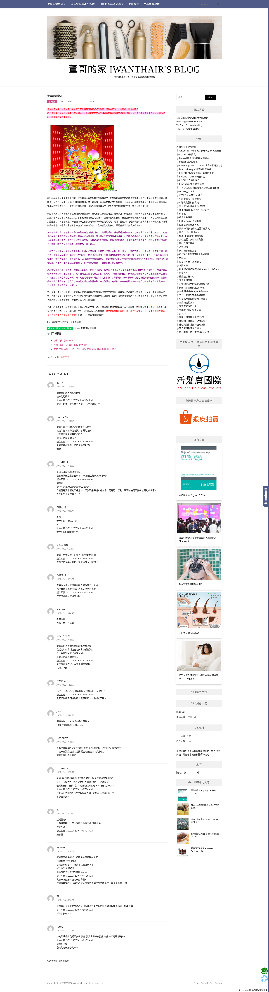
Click (266, 496)
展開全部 (180, 146)
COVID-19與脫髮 (187, 154)
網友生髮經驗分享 (188, 306)
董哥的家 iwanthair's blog (134, 69)
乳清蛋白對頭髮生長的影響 (192, 206)
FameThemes (216, 983)
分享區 (182, 213)
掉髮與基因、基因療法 (190, 261)
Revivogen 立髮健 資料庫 (191, 183)
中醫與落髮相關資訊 (189, 202)
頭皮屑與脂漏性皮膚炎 (190, 328)
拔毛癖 (182, 257)
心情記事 (52, 102)
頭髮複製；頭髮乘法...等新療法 (194, 332)
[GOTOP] (264, 979)
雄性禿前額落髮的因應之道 (192, 324)
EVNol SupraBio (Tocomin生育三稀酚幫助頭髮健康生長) (206, 165)
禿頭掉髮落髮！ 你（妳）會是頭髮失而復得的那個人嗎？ (85, 349)
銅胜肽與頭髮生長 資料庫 (191, 317)
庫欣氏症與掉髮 (186, 243)
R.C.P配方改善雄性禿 (189, 180)
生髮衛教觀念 (152, 4)
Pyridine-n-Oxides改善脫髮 (192, 176)
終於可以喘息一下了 (65, 340)
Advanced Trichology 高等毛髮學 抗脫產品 (200, 150)
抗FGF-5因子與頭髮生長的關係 (194, 254)
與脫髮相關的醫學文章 (190, 309)
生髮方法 (133, 4)
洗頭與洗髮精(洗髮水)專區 (192, 287)
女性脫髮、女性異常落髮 (191, 239)
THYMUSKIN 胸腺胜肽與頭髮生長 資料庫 (199, 187)
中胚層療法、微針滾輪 (190, 198)
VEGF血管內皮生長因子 (190, 195)
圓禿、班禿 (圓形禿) (189, 232)
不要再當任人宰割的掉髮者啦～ (71, 345)
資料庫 (182, 313)
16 (94, 101)
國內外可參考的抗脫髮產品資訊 (194, 228)
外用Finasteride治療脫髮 (191, 235)
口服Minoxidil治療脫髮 (190, 220)
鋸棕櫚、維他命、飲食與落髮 (193, 320)
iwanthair (66, 101)
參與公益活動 (185, 217)
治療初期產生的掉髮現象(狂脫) (194, 283)
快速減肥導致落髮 (188, 250)
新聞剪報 (183, 265)
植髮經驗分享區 (186, 276)
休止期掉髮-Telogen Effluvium (194, 209)
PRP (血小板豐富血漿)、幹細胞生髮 (196, 172)
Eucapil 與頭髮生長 (188, 161)
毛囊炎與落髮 (185, 280)
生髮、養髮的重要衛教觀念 (192, 294)
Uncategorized (186, 191)
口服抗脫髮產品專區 (111, 4)
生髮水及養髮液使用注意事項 (193, 298)
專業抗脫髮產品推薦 (83, 4)
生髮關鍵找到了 (56, 4)
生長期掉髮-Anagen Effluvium (193, 291)
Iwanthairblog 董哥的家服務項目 (195, 169)
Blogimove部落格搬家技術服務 (253, 990)
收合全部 (192, 146)
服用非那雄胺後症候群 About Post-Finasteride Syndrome (207, 269)
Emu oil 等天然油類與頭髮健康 (194, 158)
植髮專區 (183, 272)
